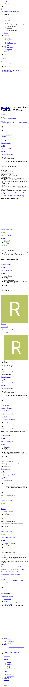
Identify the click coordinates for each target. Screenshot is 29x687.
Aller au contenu (4, 1)
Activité (5, 46)
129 (7, 422)
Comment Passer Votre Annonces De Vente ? (11, 571)
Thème (5, 638)
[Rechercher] (1, 61)
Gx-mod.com (7, 35)
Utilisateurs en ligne (11, 43)
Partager (3, 121)
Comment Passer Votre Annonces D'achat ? (11, 574)
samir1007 (4, 411)
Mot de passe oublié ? (12, 30)
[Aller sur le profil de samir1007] (4, 408)
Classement (6, 51)
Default (8, 640)
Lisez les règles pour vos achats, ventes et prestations (13, 566)
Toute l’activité (10, 47)
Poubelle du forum (14, 118)
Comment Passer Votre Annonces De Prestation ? (12, 569)
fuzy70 (4, 117)
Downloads (6, 53)
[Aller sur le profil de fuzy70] (3, 114)
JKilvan (3, 238)
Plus (8, 45)
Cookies (5, 644)
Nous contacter (7, 643)
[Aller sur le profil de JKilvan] (3, 229)
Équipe (8, 42)
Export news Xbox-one (9, 63)
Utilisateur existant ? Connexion (11, 11)
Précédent (9, 662)
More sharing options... (6, 135)
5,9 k (8, 243)
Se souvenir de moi (11, 25)
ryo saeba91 (4, 327)
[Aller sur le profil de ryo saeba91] (14, 322)
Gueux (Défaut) (10, 641)
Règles (8, 41)
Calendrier (9, 39)
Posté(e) (6, 148)
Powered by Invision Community (16, 647)
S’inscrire (6, 33)
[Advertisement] (14, 89)
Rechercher (9, 49)
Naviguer (6, 36)
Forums (8, 38)
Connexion (9, 27)
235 (7, 157)
